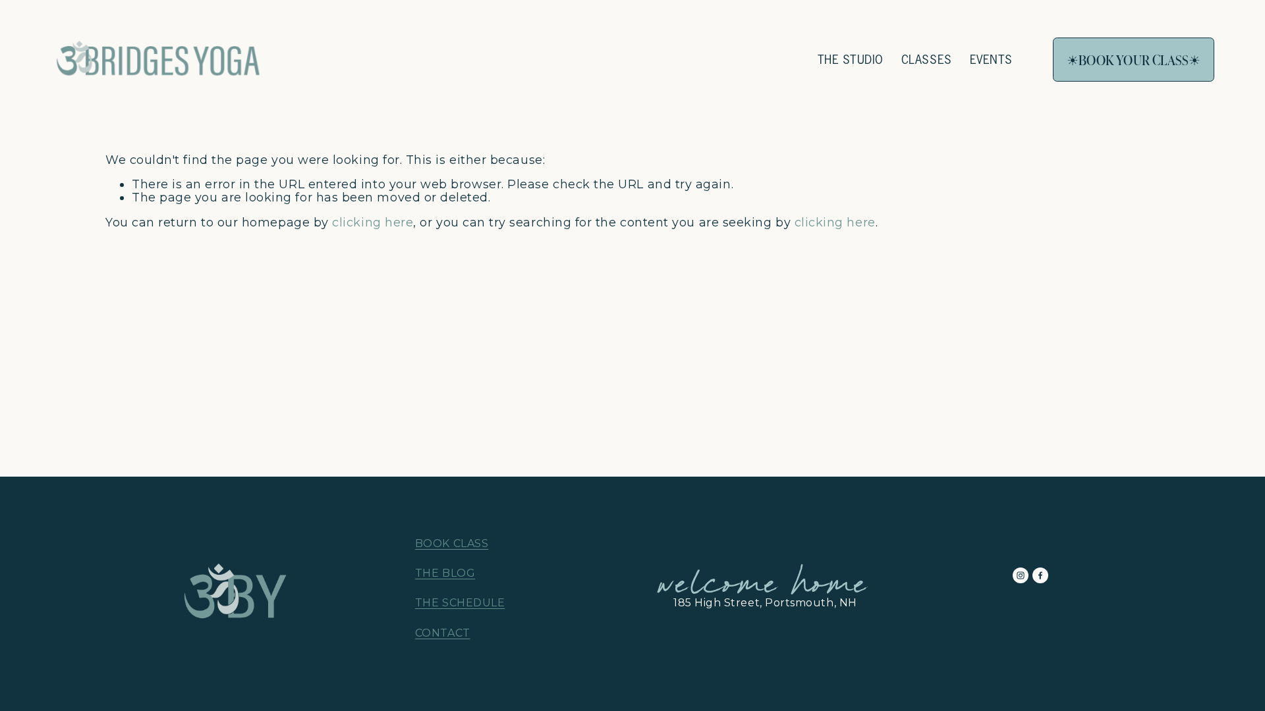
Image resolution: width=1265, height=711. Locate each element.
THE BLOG (445, 573)
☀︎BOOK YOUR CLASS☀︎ (1133, 59)
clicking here (372, 222)
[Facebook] (1040, 575)
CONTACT (442, 633)
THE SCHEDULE (460, 603)
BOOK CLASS (451, 544)
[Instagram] (1020, 575)
